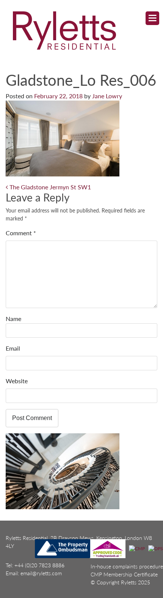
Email (13, 348)
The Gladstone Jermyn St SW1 (49, 186)
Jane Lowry (107, 95)
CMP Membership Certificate (124, 574)
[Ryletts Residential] (74, 30)
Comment (21, 232)
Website (17, 380)
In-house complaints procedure (127, 566)
